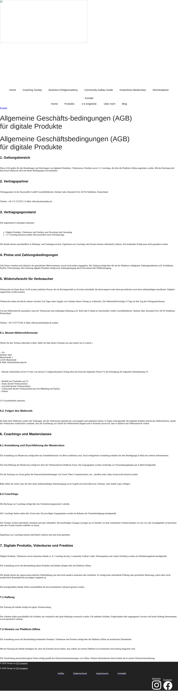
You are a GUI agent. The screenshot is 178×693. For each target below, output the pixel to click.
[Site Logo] (62, 42)
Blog (124, 103)
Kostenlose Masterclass (133, 90)
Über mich (109, 103)
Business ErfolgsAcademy (63, 90)
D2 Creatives (22, 663)
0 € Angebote (89, 103)
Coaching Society (32, 90)
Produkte (69, 103)
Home (12, 90)
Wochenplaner (161, 90)
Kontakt (89, 98)
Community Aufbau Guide (98, 90)
